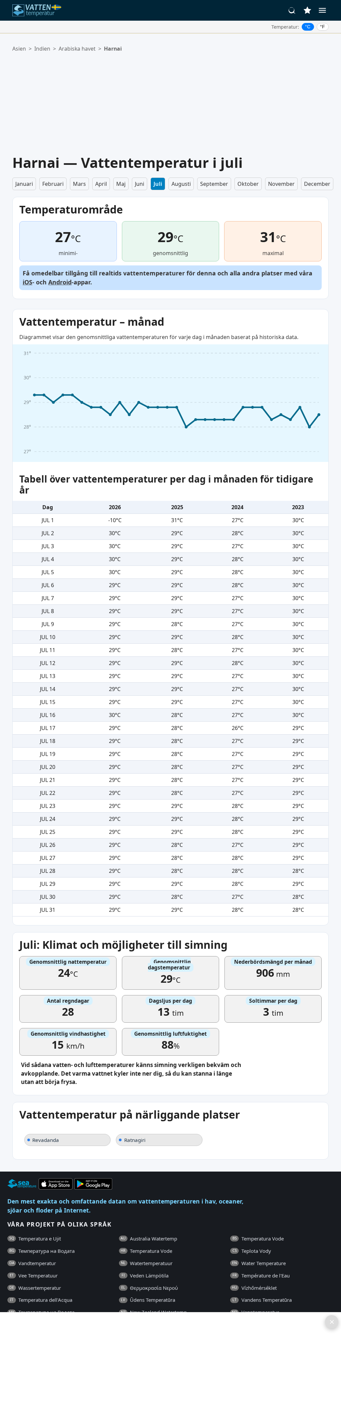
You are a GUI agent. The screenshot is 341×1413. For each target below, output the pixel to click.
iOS (27, 282)
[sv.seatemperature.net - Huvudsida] (38, 10)
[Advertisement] (175, 103)
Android (60, 282)
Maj (121, 183)
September (214, 183)
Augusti (181, 183)
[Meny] (322, 10)
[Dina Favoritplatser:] (307, 10)
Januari (24, 183)
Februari (53, 183)
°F (322, 26)
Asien (19, 48)
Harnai (113, 48)
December (317, 183)
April (101, 183)
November (281, 183)
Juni (139, 183)
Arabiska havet (77, 48)
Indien (42, 48)
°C (307, 26)
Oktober (248, 183)
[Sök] (292, 10)
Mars (79, 183)
